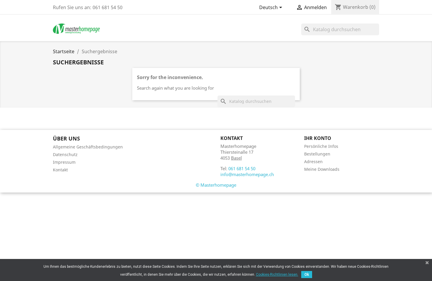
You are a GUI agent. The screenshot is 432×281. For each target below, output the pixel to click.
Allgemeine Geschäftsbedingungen (88, 147)
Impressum (64, 162)
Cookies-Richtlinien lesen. (277, 274)
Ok (306, 274)
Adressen (313, 161)
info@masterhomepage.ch (247, 174)
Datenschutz (65, 154)
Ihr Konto (317, 138)
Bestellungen (317, 154)
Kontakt (60, 170)
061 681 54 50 (241, 168)
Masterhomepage (218, 185)
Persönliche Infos (321, 146)
